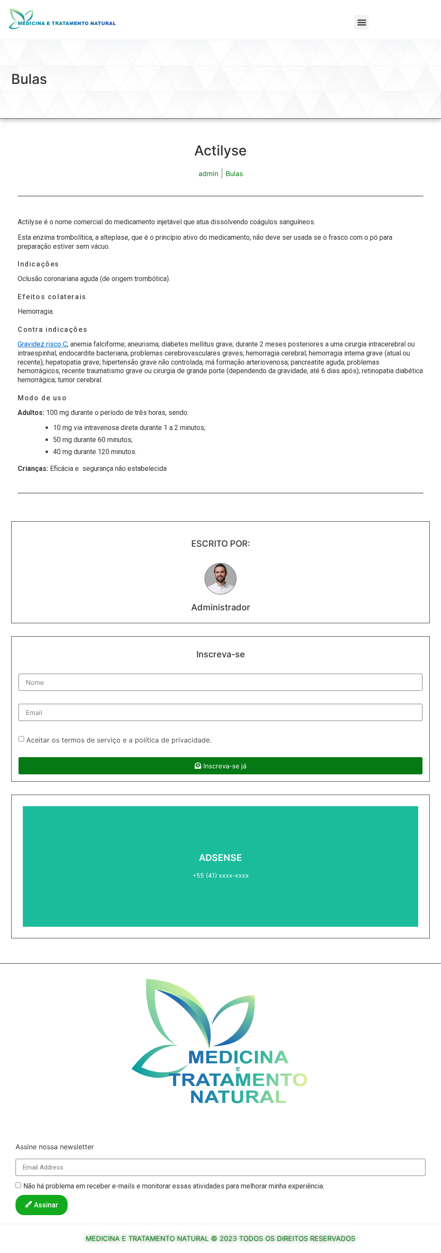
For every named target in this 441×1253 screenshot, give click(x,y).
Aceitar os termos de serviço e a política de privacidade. (118, 740)
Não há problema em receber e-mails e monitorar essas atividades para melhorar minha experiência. (173, 1186)
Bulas (29, 79)
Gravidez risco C (42, 344)
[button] (361, 22)
